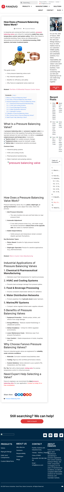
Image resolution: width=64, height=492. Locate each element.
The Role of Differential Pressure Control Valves (25, 89)
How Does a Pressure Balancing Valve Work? (56, 176)
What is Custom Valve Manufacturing (21, 256)
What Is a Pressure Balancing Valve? (57, 170)
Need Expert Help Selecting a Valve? (57, 208)
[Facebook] (50, 435)
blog (59, 10)
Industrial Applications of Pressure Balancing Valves (57, 178)
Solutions (57, 6)
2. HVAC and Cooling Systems (58, 184)
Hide (14, 95)
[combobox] (29, 2)
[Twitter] (61, 435)
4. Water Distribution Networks (58, 189)
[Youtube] (45, 435)
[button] (16, 394)
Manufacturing (42, 6)
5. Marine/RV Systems (58, 192)
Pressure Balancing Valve (12, 398)
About (40, 10)
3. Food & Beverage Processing (58, 186)
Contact (50, 10)
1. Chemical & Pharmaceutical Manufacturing (58, 181)
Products (26, 6)
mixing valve (29, 368)
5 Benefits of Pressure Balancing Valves (56, 197)
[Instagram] (56, 435)
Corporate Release (30, 28)
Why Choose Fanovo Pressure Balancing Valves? (57, 202)
